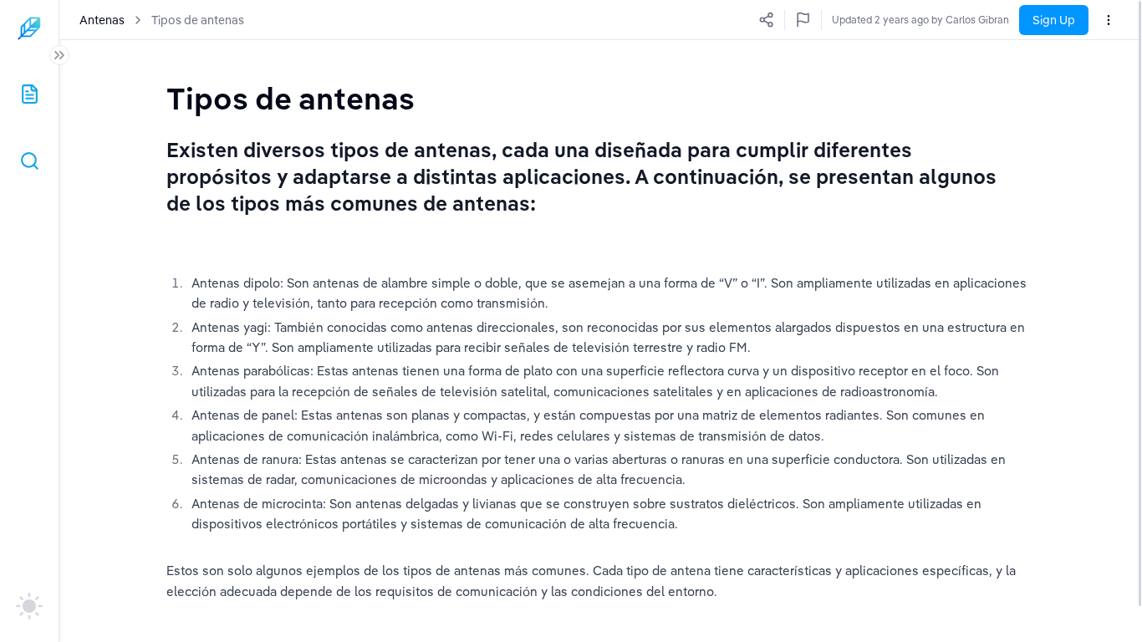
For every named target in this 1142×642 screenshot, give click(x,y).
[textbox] (290, 98)
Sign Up (1053, 20)
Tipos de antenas (197, 20)
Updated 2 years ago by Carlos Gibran (920, 19)
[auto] (29, 606)
